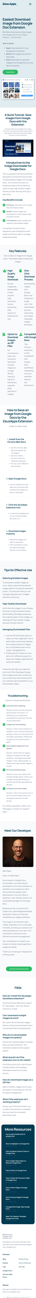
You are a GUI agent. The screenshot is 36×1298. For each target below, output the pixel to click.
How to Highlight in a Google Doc (17, 1144)
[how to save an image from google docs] (18, 79)
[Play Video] (18, 148)
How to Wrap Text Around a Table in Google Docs (18, 1179)
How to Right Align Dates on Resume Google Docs (16, 1162)
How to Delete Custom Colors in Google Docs (17, 1152)
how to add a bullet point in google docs (15, 1135)
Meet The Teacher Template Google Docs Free (16, 1217)
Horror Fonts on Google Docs (16, 1170)
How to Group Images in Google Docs (17, 1198)
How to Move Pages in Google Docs (16, 1189)
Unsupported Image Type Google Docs (18, 1208)
